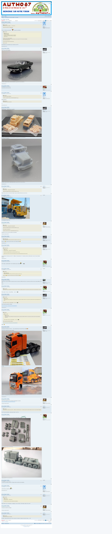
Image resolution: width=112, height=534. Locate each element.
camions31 (44, 494)
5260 (45, 265)
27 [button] (44, 20)
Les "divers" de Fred (5, 19)
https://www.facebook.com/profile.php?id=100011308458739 (9, 305)
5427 (45, 402)
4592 (45, 282)
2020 (45, 97)
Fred (3, 49)
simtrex (43, 264)
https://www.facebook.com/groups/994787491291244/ (8, 401)
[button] (39, 20)
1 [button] (41, 20)
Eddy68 (43, 88)
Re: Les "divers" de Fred (6, 22)
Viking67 (4, 93)
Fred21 (4, 223)
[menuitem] (6, 16)
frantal (43, 281)
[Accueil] (26, 8)
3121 (45, 89)
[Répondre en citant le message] (41, 22)
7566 (45, 110)
